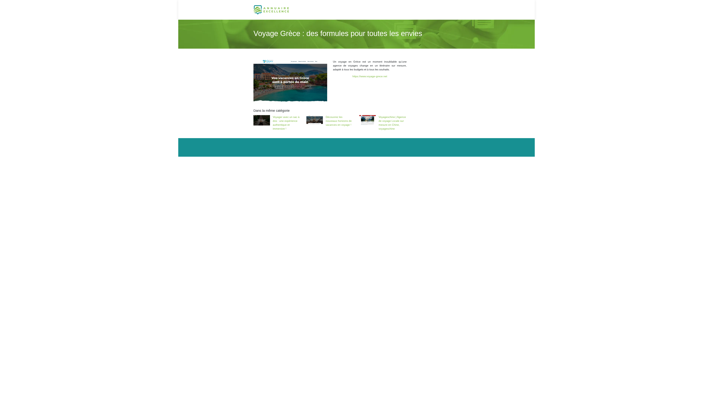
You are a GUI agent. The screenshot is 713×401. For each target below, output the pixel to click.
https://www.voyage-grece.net (369, 76)
